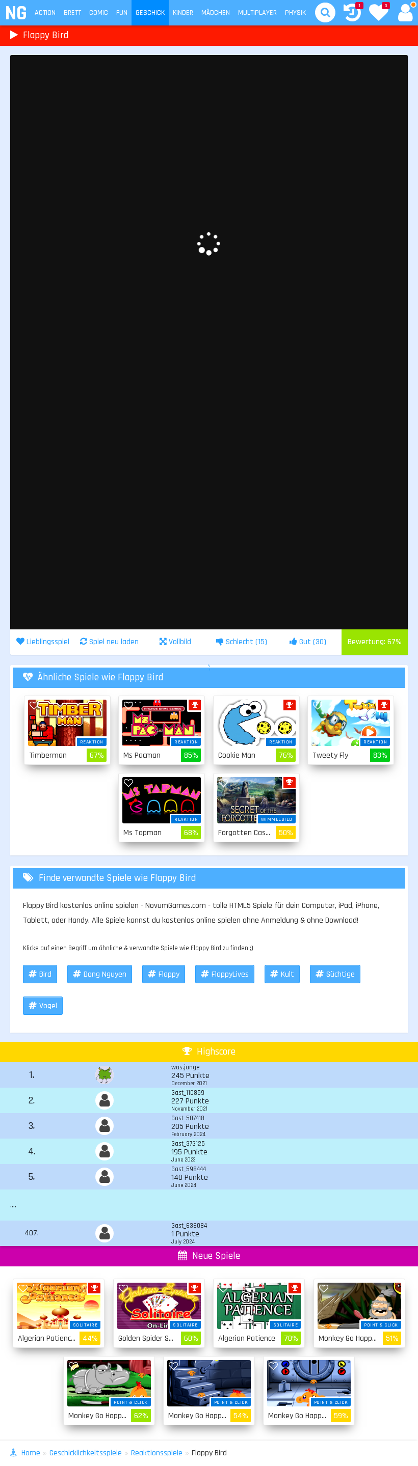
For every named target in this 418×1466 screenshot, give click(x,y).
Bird (45, 974)
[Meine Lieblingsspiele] (378, 14)
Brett (72, 12)
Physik (295, 12)
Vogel (48, 1006)
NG (16, 13)
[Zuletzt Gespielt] (352, 14)
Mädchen (215, 12)
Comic (98, 12)
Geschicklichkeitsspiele (85, 1453)
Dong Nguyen (105, 974)
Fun (121, 12)
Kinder (183, 12)
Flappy (169, 974)
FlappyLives (230, 974)
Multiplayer (257, 12)
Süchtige (340, 974)
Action (45, 12)
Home (30, 1453)
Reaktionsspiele (156, 1453)
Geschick (150, 12)
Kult (287, 974)
